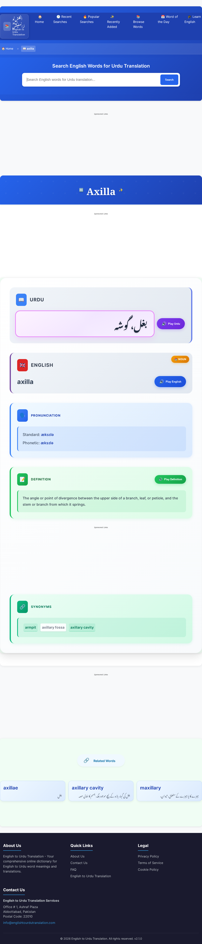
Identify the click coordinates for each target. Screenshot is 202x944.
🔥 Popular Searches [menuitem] (89, 19)
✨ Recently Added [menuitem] (113, 22)
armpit (30, 627)
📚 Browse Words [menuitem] (138, 22)
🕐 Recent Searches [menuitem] (62, 19)
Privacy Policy (148, 856)
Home (9, 48)
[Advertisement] (101, 144)
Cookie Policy (148, 869)
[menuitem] (14, 26)
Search (169, 79)
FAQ (73, 869)
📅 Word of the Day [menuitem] (168, 19)
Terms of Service (150, 863)
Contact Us (78, 863)
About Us (77, 856)
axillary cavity (82, 627)
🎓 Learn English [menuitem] (192, 19)
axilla (30, 48)
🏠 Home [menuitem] (39, 19)
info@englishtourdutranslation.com (29, 923)
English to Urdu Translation (90, 876)
